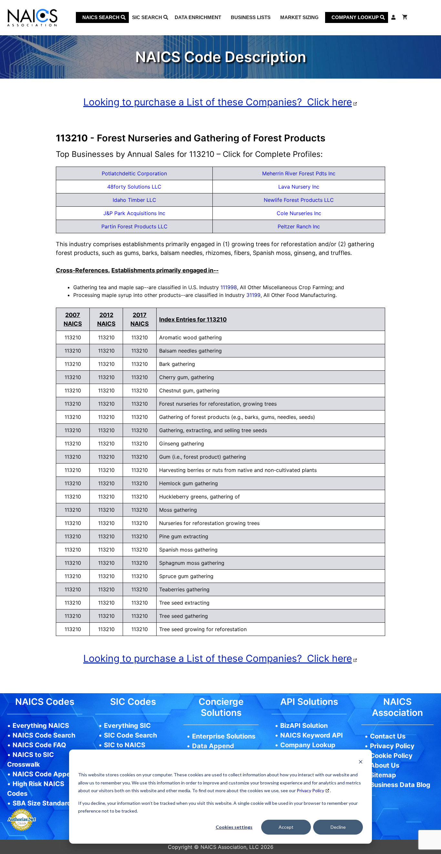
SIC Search (147, 17)
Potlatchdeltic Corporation (134, 173)
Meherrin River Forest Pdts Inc (298, 173)
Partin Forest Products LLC (134, 226)
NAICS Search (101, 17)
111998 (229, 287)
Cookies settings (234, 827)
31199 (253, 295)
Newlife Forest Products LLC (299, 200)
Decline (338, 827)
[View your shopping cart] (405, 17)
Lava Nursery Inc (298, 186)
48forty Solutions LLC (134, 186)
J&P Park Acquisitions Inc (134, 213)
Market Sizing (299, 17)
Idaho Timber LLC (134, 200)
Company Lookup (356, 17)
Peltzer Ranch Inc (299, 226)
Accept (286, 827)
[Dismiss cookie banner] (360, 763)
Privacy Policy (310, 790)
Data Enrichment (198, 17)
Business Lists (251, 17)
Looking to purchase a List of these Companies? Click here (217, 102)
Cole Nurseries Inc (299, 213)
